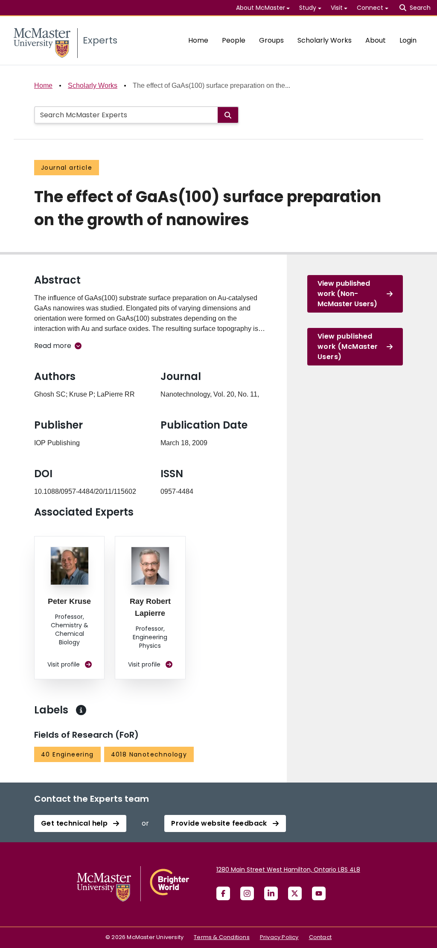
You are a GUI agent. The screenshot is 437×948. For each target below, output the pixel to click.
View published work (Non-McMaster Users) (347, 293)
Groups (271, 40)
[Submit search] (228, 115)
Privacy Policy (279, 937)
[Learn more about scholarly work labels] (81, 710)
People (233, 40)
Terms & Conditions (222, 937)
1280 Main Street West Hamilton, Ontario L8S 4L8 (288, 869)
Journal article (66, 167)
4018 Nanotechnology (149, 754)
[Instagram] (247, 893)
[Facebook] (223, 893)
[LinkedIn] (271, 893)
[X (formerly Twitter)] (295, 893)
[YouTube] (319, 893)
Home (198, 40)
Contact (320, 937)
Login (408, 40)
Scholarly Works (324, 40)
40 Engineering (67, 754)
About (375, 40)
